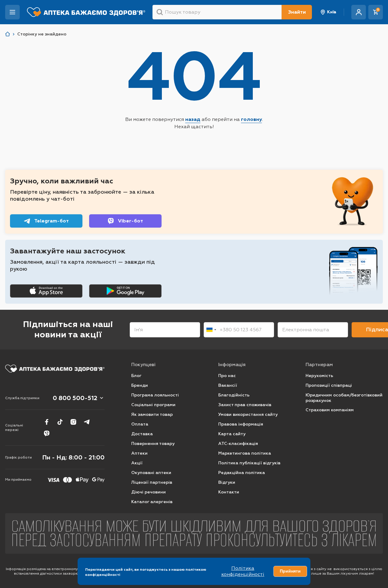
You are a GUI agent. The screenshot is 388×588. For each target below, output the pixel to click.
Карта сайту (232, 433)
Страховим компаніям (330, 410)
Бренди (139, 385)
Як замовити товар (152, 414)
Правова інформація (240, 424)
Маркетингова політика (244, 453)
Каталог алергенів (151, 501)
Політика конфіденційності (242, 571)
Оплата (139, 424)
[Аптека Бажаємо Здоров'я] (7, 34)
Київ (331, 12)
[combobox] (211, 329)
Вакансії (227, 385)
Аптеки (139, 453)
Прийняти (290, 571)
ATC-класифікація (238, 443)
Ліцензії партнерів (151, 482)
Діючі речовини (148, 492)
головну (251, 119)
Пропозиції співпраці (329, 385)
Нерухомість (319, 375)
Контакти (228, 492)
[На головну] (55, 369)
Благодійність (233, 395)
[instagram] (73, 422)
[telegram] (87, 422)
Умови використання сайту (248, 414)
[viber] (47, 433)
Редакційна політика (241, 472)
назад (192, 119)
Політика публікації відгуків (249, 463)
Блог (136, 375)
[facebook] (47, 422)
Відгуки (226, 482)
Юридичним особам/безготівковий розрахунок (344, 398)
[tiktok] (60, 422)
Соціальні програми (153, 404)
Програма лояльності (155, 395)
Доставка (142, 433)
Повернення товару (153, 443)
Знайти (297, 12)
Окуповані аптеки (151, 472)
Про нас (227, 375)
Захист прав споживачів (244, 404)
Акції (136, 463)
